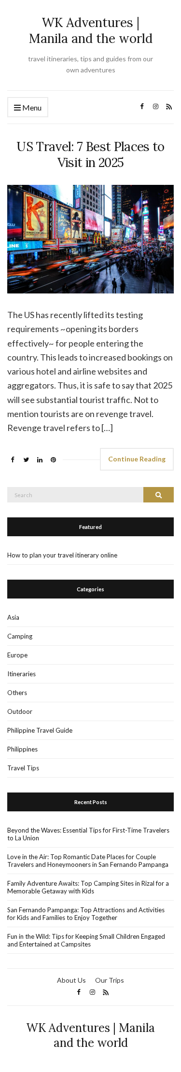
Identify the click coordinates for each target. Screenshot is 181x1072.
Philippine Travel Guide (39, 730)
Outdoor (19, 711)
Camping (19, 636)
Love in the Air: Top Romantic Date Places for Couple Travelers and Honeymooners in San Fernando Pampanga (87, 860)
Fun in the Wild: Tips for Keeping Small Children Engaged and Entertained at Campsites (86, 940)
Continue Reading (137, 459)
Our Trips (109, 980)
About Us (71, 980)
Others (17, 692)
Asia (13, 617)
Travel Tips (23, 768)
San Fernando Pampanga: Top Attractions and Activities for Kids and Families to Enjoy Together (86, 913)
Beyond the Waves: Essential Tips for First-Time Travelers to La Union (88, 834)
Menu (31, 107)
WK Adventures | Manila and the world (91, 30)
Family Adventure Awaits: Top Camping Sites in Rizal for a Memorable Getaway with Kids (88, 887)
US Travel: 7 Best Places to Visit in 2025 (90, 154)
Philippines (22, 749)
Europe (17, 655)
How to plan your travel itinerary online (62, 555)
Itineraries (21, 674)
